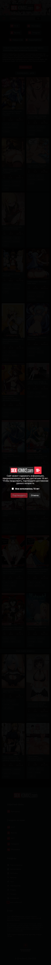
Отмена (35, 495)
